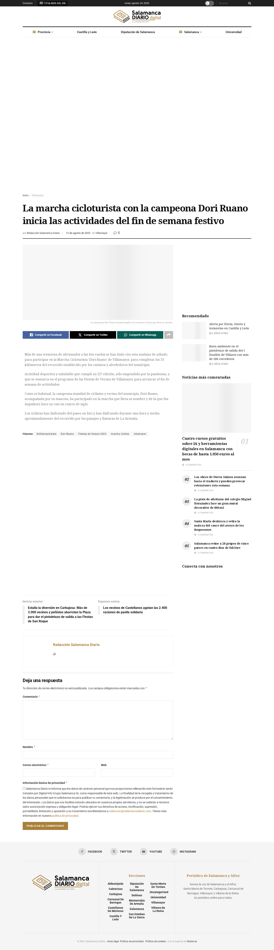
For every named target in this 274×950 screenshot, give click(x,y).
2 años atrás (219, 364)
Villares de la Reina (158, 909)
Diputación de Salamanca (138, 32)
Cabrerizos (116, 888)
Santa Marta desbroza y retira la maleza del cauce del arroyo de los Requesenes (219, 525)
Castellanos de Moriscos (115, 909)
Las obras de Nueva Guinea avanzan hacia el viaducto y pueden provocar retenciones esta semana (220, 481)
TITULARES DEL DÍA (55, 3)
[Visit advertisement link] (137, 119)
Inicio (25, 195)
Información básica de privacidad (45, 783)
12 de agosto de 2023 (78, 232)
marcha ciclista (120, 434)
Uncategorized (159, 892)
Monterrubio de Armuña (137, 902)
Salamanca (191, 32)
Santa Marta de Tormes (158, 885)
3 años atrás (219, 333)
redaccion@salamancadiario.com (130, 811)
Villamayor (38, 195)
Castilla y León (87, 32)
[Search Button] (249, 3)
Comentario (31, 696)
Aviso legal (113, 941)
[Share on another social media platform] (168, 335)
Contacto (28, 3)
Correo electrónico (36, 765)
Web (104, 765)
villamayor (140, 434)
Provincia (44, 32)
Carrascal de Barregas (116, 901)
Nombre (29, 747)
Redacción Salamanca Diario (43, 232)
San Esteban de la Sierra (137, 916)
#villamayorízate (46, 434)
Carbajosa (115, 894)
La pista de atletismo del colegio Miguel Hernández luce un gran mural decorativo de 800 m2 (222, 503)
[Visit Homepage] (137, 16)
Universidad (234, 32)
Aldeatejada (115, 883)
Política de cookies (155, 941)
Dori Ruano (67, 434)
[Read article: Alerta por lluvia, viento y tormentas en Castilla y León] (194, 330)
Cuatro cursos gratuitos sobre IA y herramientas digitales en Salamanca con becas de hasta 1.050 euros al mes (208, 449)
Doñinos (137, 895)
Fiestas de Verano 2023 (92, 434)
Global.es (192, 941)
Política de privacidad (132, 941)
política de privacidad (65, 815)
